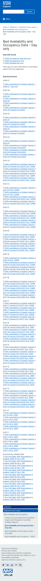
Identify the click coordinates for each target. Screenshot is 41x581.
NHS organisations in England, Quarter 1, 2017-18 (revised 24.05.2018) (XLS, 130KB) (19, 296)
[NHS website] (8, 575)
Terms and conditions (9, 548)
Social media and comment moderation (16, 553)
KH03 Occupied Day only (14, 61)
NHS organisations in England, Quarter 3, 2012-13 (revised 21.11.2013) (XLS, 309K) (19, 396)
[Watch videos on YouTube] (12, 566)
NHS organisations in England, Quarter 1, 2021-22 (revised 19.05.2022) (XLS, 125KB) (19, 202)
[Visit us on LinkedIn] (8, 566)
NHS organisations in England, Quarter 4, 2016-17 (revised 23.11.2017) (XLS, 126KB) (19, 304)
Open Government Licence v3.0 (13, 560)
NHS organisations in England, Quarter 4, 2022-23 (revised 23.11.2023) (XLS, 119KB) (19, 165)
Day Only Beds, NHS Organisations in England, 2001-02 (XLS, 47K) (18, 494)
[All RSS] (20, 566)
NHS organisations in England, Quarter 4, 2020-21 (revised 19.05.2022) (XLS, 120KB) (19, 212)
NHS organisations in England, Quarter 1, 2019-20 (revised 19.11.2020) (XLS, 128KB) (19, 249)
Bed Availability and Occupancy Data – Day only (19, 526)
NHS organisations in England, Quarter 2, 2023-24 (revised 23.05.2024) (19, 151)
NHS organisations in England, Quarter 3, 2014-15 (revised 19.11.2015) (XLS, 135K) (19, 353)
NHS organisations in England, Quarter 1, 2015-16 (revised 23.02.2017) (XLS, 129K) (19, 340)
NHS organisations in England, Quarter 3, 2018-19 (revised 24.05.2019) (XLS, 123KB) (19, 263)
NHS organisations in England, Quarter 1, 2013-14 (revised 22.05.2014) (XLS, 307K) (19, 383)
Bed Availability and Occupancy (15, 29)
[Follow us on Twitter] (3, 566)
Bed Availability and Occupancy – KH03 (20, 536)
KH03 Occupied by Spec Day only (18, 58)
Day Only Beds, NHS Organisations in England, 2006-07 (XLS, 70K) (18, 471)
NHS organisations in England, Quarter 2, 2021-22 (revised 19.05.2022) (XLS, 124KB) (19, 198)
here (9, 67)
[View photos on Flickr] (16, 566)
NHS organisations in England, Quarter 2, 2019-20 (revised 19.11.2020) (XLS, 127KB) (19, 245)
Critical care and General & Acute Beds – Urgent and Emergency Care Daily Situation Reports (20, 520)
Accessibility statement (10, 557)
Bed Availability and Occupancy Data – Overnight (19, 532)
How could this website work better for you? (18, 555)
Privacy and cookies (9, 551)
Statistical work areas (27, 27)
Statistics (13, 27)
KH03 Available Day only (14, 63)
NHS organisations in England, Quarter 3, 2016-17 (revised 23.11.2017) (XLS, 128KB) (19, 309)
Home (5, 27)
